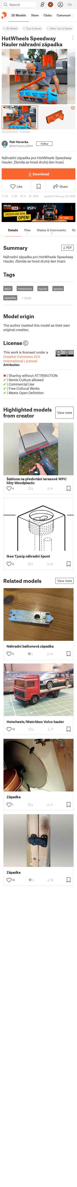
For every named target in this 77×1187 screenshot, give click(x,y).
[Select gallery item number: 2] (40, 472)
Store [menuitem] (35, 15)
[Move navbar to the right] (73, 15)
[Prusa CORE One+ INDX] (38, 212)
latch (7, 288)
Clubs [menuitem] (48, 15)
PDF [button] (69, 247)
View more (64, 412)
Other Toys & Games (61, 28)
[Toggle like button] (9, 488)
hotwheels (25, 288)
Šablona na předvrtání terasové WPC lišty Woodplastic (37, 481)
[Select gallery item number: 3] (39, 713)
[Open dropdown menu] (72, 37)
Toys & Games (33, 28)
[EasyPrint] (42, 4)
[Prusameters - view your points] (50, 4)
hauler (42, 288)
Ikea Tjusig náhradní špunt (28, 556)
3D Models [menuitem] (18, 15)
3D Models (12, 28)
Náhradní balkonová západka (30, 646)
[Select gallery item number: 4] (42, 713)
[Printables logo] (4, 15)
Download (41, 174)
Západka (14, 797)
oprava (58, 288)
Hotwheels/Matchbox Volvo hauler (35, 722)
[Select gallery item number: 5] (45, 713)
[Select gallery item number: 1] (36, 472)
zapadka (10, 298)
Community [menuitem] (65, 15)
